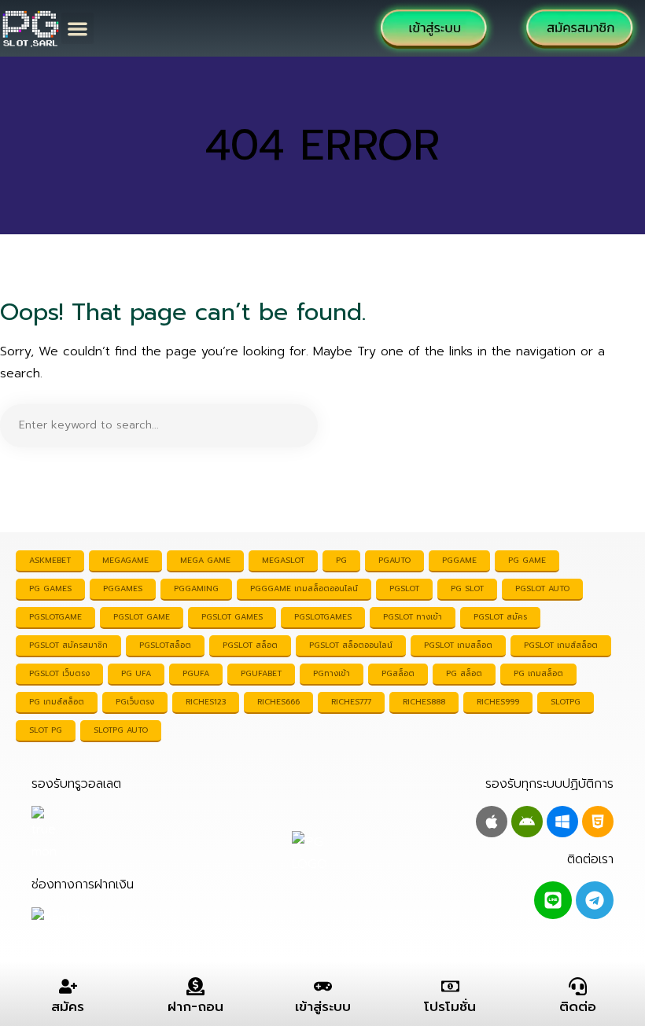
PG (341, 560)
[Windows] (562, 821)
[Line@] (553, 900)
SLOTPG (565, 702)
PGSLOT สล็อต (250, 645)
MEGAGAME (125, 560)
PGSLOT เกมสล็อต (458, 645)
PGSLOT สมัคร (500, 617)
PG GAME (527, 560)
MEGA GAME (205, 560)
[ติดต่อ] (578, 986)
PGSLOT (404, 588)
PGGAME (459, 560)
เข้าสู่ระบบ (323, 1006)
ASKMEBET (50, 560)
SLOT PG (45, 730)
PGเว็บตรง (135, 702)
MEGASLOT (283, 560)
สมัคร (67, 1006)
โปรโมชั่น (450, 1006)
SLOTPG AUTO (121, 730)
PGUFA (195, 673)
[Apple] (491, 821)
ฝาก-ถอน (195, 1006)
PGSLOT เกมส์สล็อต (561, 645)
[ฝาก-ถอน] (195, 986)
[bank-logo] (67, 917)
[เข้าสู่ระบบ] (323, 986)
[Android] (527, 821)
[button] (77, 29)
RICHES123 (206, 702)
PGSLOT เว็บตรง (59, 673)
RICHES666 (278, 702)
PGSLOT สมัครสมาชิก (68, 645)
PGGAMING (196, 588)
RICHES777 (351, 702)
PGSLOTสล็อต (165, 645)
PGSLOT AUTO (542, 588)
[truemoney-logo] (72, 834)
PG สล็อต (464, 673)
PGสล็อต (398, 673)
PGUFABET (261, 673)
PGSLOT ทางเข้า (412, 617)
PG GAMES (50, 588)
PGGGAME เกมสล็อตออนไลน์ (304, 588)
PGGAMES (122, 588)
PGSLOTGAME (55, 617)
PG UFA (136, 673)
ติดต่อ (577, 1006)
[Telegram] (595, 900)
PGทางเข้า (331, 673)
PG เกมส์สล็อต (56, 702)
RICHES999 (498, 702)
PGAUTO (394, 560)
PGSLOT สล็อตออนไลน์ (351, 645)
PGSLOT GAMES (232, 617)
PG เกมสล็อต (538, 673)
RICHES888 (424, 702)
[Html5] (598, 821)
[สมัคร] (68, 986)
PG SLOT (467, 588)
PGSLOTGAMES (323, 617)
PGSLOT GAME (141, 617)
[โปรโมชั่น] (450, 986)
